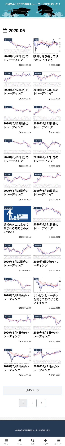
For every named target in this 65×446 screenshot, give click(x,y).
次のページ (33, 390)
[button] (58, 421)
